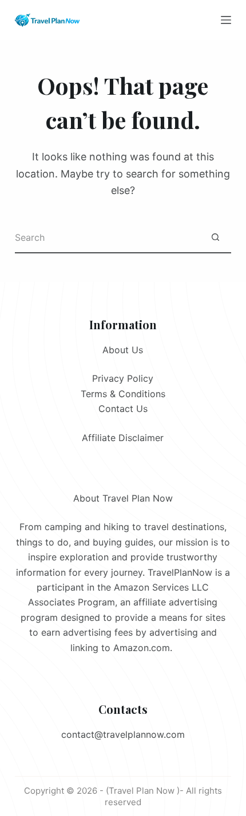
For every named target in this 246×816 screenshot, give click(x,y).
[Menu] (226, 20)
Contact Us (123, 408)
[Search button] (215, 237)
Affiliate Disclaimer (123, 437)
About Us (122, 350)
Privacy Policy (122, 378)
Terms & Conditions (123, 393)
